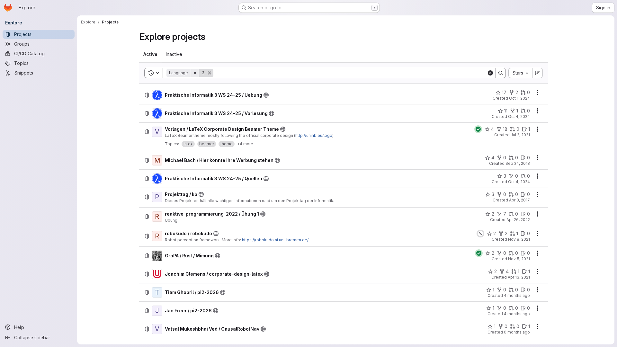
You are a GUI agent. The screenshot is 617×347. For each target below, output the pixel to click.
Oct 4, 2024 (519, 116)
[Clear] (490, 73)
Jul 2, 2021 (520, 134)
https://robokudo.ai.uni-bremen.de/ (275, 239)
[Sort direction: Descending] (537, 73)
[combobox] (520, 73)
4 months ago (517, 295)
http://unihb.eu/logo (313, 135)
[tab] (150, 54)
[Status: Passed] (478, 129)
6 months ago (517, 332)
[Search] (501, 73)
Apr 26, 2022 (518, 219)
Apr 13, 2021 (519, 277)
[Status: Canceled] (480, 233)
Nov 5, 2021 (519, 258)
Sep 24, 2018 (517, 163)
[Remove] (209, 73)
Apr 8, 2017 (519, 200)
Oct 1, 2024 (519, 98)
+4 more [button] (245, 143)
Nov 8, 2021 (519, 239)
